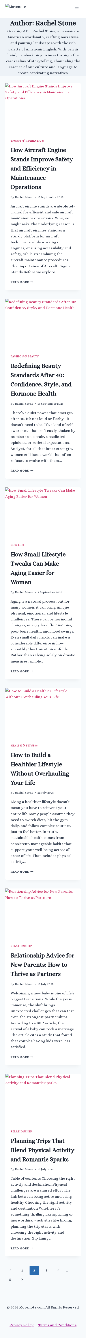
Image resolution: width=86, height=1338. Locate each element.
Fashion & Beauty (25, 356)
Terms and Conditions (57, 1325)
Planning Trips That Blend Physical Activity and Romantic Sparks (42, 1150)
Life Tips (17, 544)
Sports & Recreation (27, 140)
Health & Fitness (24, 745)
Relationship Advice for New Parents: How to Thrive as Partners (42, 964)
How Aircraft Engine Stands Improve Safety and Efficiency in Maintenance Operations (42, 168)
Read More (22, 282)
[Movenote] (25, 9)
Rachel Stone (24, 197)
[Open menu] (77, 8)
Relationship (21, 946)
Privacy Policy (21, 1325)
